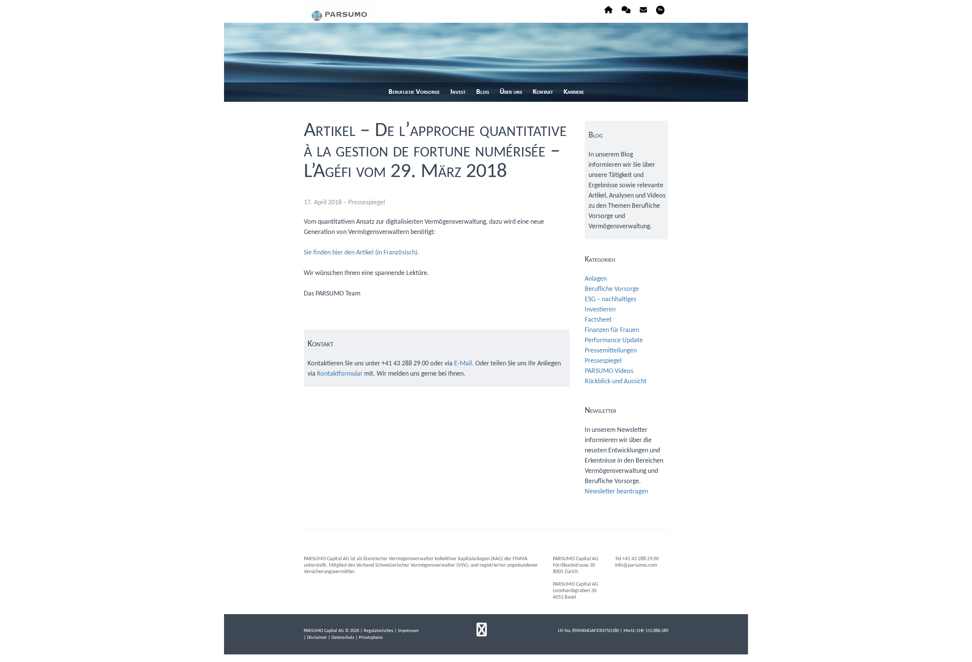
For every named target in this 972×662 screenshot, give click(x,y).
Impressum (408, 631)
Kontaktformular (340, 374)
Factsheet (598, 320)
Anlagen (596, 279)
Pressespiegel (366, 202)
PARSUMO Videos (609, 371)
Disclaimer (317, 637)
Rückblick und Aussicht (616, 381)
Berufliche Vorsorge (612, 289)
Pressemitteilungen (611, 350)
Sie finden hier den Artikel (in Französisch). (361, 252)
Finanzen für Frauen (612, 330)
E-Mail (463, 363)
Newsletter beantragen (616, 491)
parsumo (342, 13)
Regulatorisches (378, 631)
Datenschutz (342, 637)
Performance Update (614, 340)
